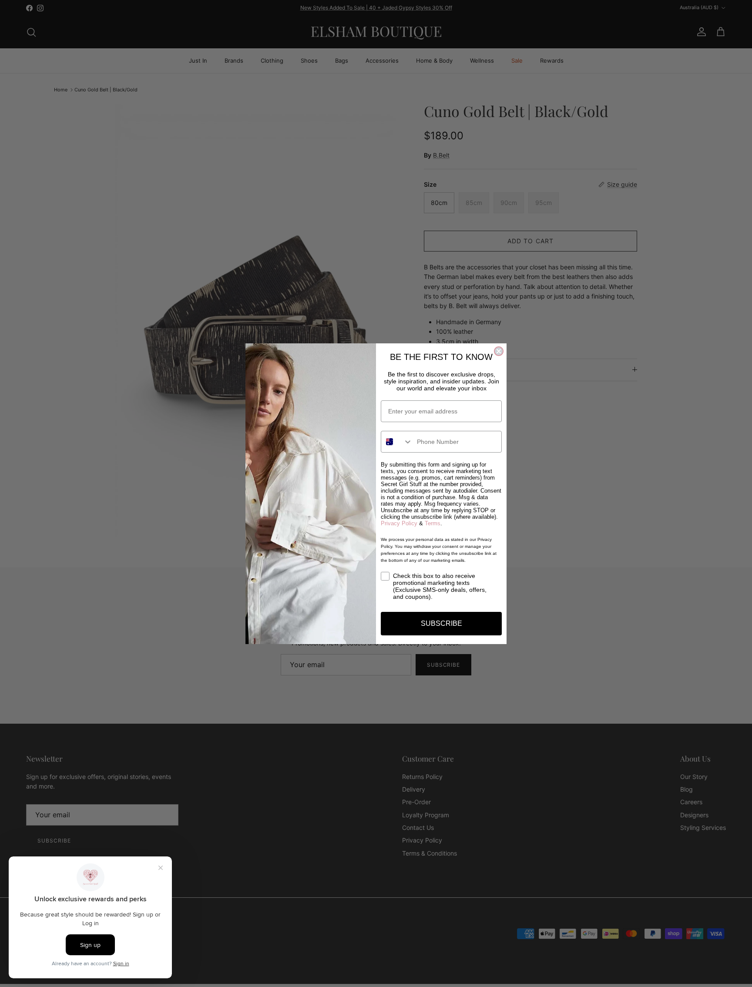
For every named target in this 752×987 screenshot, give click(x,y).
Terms (432, 523)
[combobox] (397, 441)
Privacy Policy (399, 523)
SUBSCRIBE (441, 623)
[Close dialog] (498, 351)
